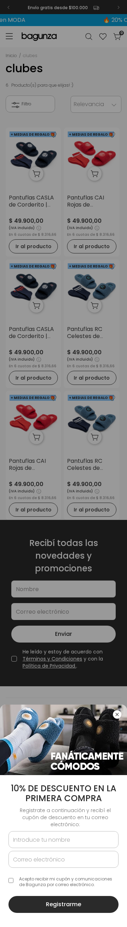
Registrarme (63, 904)
